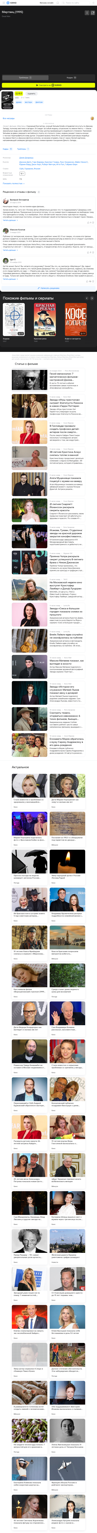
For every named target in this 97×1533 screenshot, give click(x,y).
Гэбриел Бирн (71, 164)
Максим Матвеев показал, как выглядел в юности (67, 662)
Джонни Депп (25, 162)
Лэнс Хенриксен (67, 162)
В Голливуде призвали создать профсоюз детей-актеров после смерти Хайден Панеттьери (64, 429)
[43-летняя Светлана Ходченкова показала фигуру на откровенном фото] (29, 1512)
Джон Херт (36, 164)
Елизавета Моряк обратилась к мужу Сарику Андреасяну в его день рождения (67, 742)
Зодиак (6, 339)
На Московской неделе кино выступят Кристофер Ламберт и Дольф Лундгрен (66, 585)
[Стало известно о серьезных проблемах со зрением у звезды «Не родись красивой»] (67, 1057)
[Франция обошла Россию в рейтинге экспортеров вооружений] (67, 1474)
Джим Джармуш (26, 158)
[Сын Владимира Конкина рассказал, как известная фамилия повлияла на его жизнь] (67, 1019)
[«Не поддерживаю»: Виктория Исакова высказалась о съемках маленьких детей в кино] (67, 1398)
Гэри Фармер (38, 162)
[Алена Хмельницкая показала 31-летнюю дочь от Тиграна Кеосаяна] (67, 1436)
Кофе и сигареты (73, 339)
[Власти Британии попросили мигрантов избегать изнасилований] (67, 943)
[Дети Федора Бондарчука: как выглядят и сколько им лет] (29, 1019)
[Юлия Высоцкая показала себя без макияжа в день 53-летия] (67, 1323)
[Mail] (8, 3)
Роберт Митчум (48, 164)
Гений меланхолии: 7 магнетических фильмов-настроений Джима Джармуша (64, 377)
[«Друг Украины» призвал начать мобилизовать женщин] (67, 1171)
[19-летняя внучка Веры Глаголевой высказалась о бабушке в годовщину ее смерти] (67, 1133)
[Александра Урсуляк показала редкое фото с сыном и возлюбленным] (67, 1512)
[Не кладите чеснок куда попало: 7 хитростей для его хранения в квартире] (29, 1436)
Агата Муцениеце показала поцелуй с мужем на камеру (66, 480)
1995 (17, 97)
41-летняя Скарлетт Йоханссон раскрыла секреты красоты (62, 507)
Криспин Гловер (52, 162)
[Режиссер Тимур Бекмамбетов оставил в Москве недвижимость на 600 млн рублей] (29, 1057)
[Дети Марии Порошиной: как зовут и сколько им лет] (67, 791)
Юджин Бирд (25, 164)
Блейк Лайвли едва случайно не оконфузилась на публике (66, 636)
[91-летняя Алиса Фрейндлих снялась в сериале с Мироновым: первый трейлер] (29, 943)
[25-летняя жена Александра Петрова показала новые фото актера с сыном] (29, 1171)
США (21, 169)
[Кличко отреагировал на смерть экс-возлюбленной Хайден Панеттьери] (29, 1323)
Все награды (9, 118)
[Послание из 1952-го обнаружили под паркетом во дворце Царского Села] (67, 829)
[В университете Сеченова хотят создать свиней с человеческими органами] (29, 1398)
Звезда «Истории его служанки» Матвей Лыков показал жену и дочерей (64, 690)
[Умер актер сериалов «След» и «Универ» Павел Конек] (29, 1361)
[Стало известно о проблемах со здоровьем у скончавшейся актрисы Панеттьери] (29, 791)
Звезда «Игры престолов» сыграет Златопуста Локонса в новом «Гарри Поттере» (66, 403)
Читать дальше (9, 220)
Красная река (40, 339)
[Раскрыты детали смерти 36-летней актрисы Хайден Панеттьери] (29, 1133)
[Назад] (87, 298)
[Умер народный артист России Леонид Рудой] (67, 867)
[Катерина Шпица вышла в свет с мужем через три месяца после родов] (67, 1209)
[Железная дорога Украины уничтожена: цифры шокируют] (67, 1247)
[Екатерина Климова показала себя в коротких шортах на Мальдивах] (29, 1474)
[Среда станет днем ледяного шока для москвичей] (67, 981)
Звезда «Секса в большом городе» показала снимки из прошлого (66, 611)
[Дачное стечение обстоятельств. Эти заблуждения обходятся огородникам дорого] (67, 1361)
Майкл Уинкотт (81, 162)
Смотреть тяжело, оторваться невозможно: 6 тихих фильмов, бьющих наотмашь (65, 716)
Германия (28, 169)
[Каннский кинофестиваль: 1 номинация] (92, 118)
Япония (37, 169)
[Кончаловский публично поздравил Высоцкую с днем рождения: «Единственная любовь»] (67, 1095)
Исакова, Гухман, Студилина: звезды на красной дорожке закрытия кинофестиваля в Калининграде (66, 533)
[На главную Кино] (12, 3)
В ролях (6, 162)
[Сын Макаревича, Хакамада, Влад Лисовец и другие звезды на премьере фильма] (29, 1209)
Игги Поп (60, 164)
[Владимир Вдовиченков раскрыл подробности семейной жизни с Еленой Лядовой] (67, 905)
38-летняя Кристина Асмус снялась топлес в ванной (65, 453)
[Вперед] (92, 298)
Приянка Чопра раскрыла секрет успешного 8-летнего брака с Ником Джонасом (66, 559)
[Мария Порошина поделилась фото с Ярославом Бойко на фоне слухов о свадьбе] (29, 829)
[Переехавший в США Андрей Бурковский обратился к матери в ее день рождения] (29, 1095)
